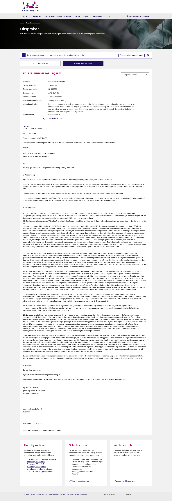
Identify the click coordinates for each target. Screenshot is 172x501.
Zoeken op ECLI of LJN (36, 464)
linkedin (144, 494)
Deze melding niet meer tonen (131, 55)
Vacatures (70, 494)
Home (24, 16)
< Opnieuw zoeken (40, 63)
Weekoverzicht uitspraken (125, 481)
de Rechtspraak (81, 16)
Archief (77, 494)
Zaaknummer (28, 93)
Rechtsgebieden (29, 97)
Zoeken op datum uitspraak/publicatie (41, 459)
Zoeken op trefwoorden (36, 462)
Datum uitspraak (29, 85)
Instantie (26, 82)
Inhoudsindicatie (30, 104)
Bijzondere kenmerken (32, 100)
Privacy (39, 494)
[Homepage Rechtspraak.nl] (30, 6)
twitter (133, 494)
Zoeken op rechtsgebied (36, 467)
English (26, 494)
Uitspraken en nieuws (53, 16)
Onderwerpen (35, 16)
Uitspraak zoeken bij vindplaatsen (40, 471)
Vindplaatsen (28, 115)
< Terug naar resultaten (83, 63)
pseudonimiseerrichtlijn (75, 55)
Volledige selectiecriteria (79, 481)
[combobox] (135, 74)
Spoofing (63, 494)
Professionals (96, 16)
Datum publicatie (30, 89)
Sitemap (32, 494)
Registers (68, 16)
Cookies (44, 494)
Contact (108, 16)
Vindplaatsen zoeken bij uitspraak (40, 469)
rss (117, 494)
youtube (147, 494)
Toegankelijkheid (54, 494)
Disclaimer (83, 494)
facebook (137, 494)
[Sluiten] (148, 55)
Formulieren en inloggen (139, 16)
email (121, 494)
